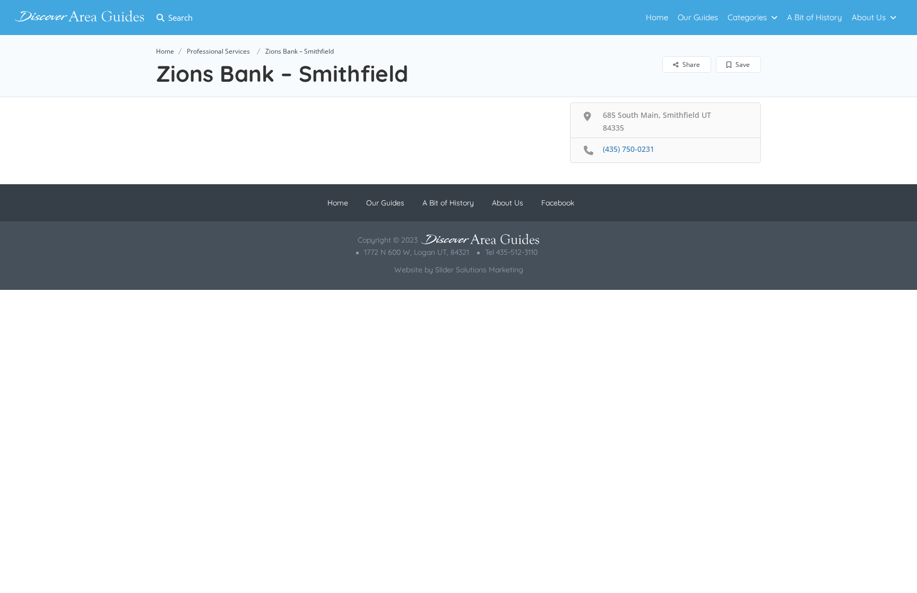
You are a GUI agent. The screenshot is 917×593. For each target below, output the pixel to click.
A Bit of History (814, 17)
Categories (747, 17)
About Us (869, 17)
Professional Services (218, 51)
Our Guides (698, 17)
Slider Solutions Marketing (479, 269)
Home (657, 17)
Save (742, 64)
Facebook (557, 203)
